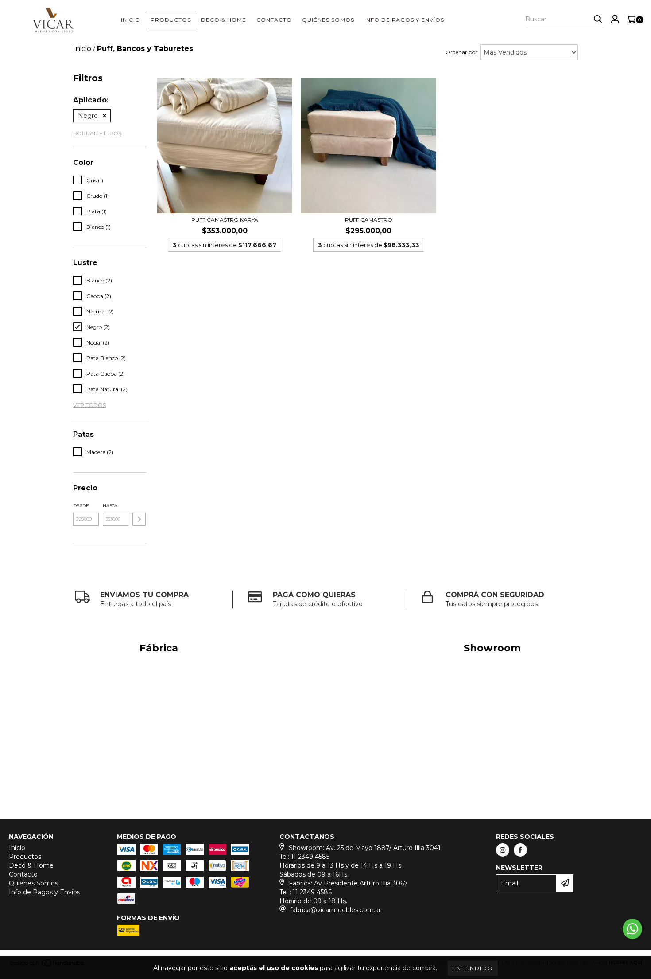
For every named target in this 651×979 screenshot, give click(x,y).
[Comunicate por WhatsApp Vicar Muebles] (632, 929)
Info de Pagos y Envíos (404, 19)
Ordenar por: (462, 52)
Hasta (110, 506)
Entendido (472, 968)
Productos (171, 19)
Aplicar (139, 519)
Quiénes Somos (328, 19)
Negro (88, 116)
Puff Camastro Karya (224, 219)
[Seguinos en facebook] (520, 850)
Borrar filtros (97, 133)
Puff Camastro (368, 219)
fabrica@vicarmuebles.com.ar (335, 910)
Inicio (130, 19)
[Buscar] (598, 19)
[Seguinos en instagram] (502, 850)
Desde (81, 506)
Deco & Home (223, 19)
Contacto (274, 19)
